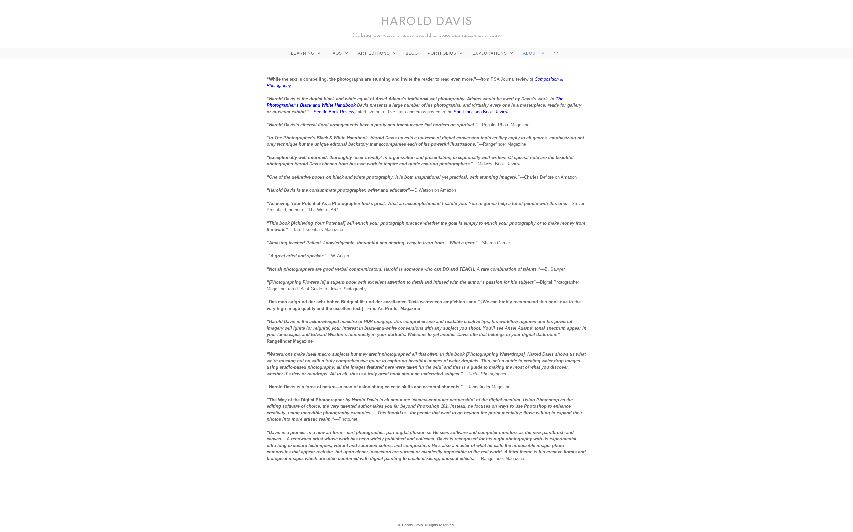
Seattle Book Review (334, 111)
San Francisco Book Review (481, 111)
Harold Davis (426, 26)
